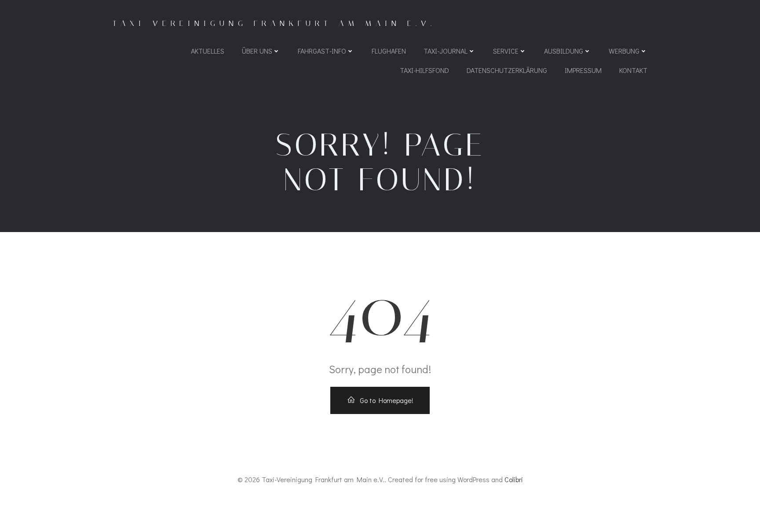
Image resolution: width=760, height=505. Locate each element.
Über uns (257, 50)
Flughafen (389, 50)
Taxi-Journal (446, 50)
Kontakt (633, 70)
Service (506, 50)
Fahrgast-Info (322, 50)
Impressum (583, 70)
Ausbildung (563, 50)
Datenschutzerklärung (507, 70)
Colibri (513, 479)
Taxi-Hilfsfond (424, 70)
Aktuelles (207, 50)
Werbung (624, 50)
